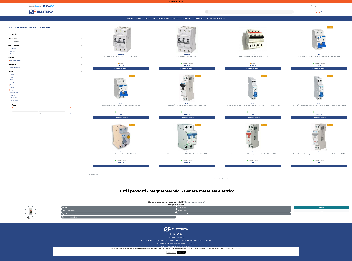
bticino (12, 82)
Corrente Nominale (182, 210)
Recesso (189, 240)
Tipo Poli (64, 207)
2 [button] (211, 178)
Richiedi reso (207, 240)
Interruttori (33, 27)
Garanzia (177, 240)
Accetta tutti (181, 252)
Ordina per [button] (12, 38)
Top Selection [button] (13, 46)
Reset (321, 211)
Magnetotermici (45, 27)
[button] (234, 178)
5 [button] (219, 178)
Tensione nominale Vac (184, 214)
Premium (13, 48)
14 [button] (230, 178)
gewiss (12, 87)
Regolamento (198, 240)
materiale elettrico (15, 60)
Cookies (171, 240)
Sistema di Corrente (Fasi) (70, 217)
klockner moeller (15, 92)
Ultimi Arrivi (13, 51)
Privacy (184, 240)
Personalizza (171, 252)
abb (11, 77)
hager (12, 90)
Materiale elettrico (20, 27)
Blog (314, 6)
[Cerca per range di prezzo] (70, 113)
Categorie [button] (12, 65)
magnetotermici (15, 67)
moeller (12, 95)
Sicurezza (157, 240)
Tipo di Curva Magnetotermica (71, 214)
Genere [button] (11, 58)
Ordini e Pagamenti (146, 240)
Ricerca (321, 207)
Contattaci (308, 6)
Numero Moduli (181, 207)
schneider (13, 97)
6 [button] (222, 178)
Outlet (12, 53)
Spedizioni (164, 240)
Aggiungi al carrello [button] (122, 68)
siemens (12, 85)
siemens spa (14, 100)
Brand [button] (10, 72)
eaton (12, 74)
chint (11, 79)
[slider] (12, 107)
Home (10, 27)
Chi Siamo (320, 6)
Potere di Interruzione (68, 210)
